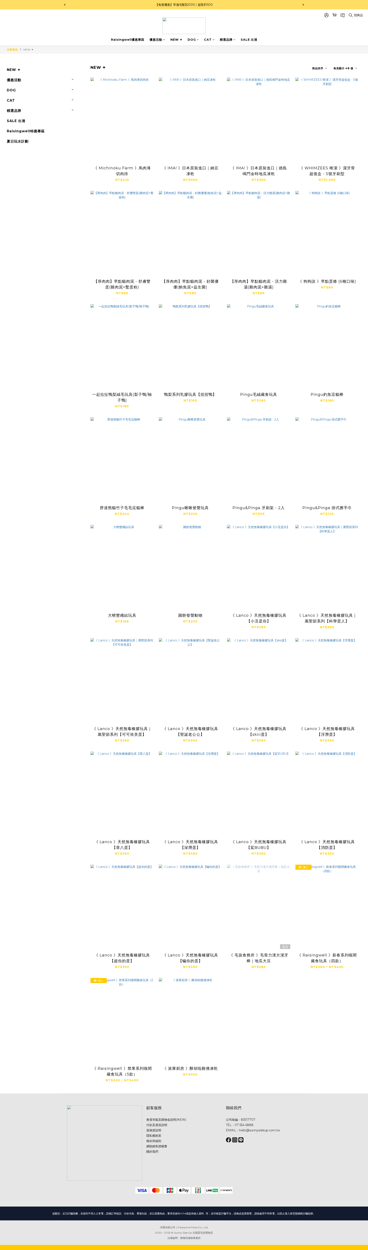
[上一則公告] (65, 5)
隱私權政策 (153, 1136)
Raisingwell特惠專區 (26, 131)
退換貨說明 (153, 1130)
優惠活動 (156, 40)
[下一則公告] (303, 5)
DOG (192, 40)
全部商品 (12, 49)
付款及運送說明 (156, 1125)
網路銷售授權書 (156, 1146)
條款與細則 (153, 1141)
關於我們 (152, 1152)
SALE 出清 (249, 40)
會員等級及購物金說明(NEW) (166, 1120)
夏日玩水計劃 (18, 141)
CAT (208, 40)
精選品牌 (226, 40)
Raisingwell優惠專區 (127, 40)
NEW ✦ (176, 40)
